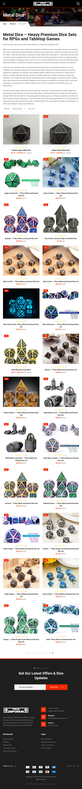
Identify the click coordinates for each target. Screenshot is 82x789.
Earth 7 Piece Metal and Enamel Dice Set (60, 639)
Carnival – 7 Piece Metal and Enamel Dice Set (21, 503)
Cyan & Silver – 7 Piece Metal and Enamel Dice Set (61, 594)
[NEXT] (52, 653)
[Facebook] (11, 766)
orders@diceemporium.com (57, 718)
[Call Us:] (43, 724)
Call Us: (51, 723)
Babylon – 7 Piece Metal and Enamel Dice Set (21, 238)
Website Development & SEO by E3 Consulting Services (40, 784)
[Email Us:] (43, 716)
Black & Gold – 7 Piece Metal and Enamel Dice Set (21, 281)
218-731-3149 (53, 725)
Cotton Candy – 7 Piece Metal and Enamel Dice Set (21, 549)
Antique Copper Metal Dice (21, 150)
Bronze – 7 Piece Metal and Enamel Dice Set (61, 370)
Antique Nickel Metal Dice (61, 150)
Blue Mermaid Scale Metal (21, 370)
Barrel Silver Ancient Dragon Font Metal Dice (61, 238)
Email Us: (51, 716)
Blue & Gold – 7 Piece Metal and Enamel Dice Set (60, 281)
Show (30, 109)
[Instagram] (15, 766)
